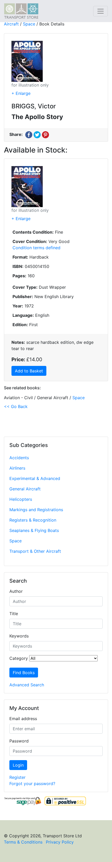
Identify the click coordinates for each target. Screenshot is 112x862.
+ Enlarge (20, 93)
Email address (23, 718)
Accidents (19, 457)
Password (19, 740)
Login (18, 765)
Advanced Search (26, 684)
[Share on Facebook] (28, 134)
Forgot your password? (32, 783)
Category (18, 658)
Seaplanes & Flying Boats (34, 530)
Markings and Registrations (36, 509)
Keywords (19, 636)
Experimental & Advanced (34, 478)
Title (13, 613)
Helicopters (20, 499)
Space (15, 540)
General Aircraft (25, 488)
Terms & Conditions (23, 842)
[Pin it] (45, 134)
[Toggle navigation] (100, 11)
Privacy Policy (60, 842)
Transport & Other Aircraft (35, 551)
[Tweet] (37, 134)
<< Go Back (16, 406)
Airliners (17, 468)
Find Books (24, 672)
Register (17, 777)
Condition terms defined (36, 247)
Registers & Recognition (32, 520)
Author (16, 591)
